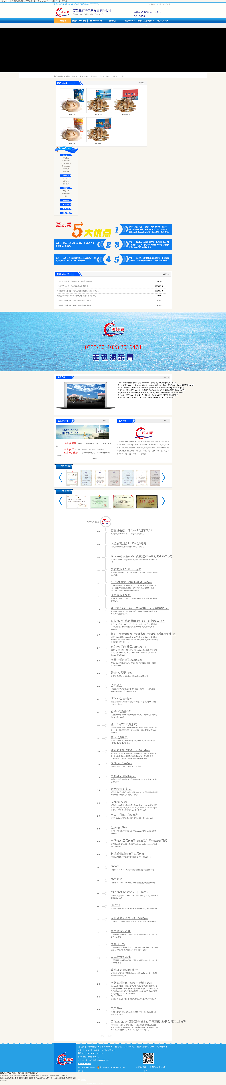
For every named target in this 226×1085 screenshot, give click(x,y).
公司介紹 (61, 377)
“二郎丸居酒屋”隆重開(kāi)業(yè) (131, 582)
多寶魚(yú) (116, 76)
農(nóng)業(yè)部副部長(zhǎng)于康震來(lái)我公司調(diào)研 (148, 1021)
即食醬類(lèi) (66, 161)
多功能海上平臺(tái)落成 (126, 569)
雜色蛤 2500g (125, 114)
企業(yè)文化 (63, 421)
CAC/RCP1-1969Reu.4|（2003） (130, 892)
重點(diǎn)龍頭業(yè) (123, 776)
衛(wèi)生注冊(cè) (122, 698)
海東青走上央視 (121, 595)
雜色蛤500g (98, 114)
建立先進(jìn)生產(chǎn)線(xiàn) (130, 750)
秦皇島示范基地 (121, 931)
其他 (66, 196)
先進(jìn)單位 (119, 827)
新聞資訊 (112, 21)
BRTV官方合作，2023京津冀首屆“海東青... (74, 286)
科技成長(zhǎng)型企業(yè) (127, 853)
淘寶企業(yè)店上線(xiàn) (126, 659)
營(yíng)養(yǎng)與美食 (146, 23)
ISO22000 (116, 879)
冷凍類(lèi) (66, 188)
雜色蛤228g (71, 114)
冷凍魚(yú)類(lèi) (105, 76)
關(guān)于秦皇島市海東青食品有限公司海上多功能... (78, 296)
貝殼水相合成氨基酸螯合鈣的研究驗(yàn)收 (138, 620)
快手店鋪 (66, 209)
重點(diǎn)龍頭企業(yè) (125, 969)
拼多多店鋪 (66, 213)
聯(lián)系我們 (162, 21)
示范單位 (116, 1008)
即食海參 (94, 76)
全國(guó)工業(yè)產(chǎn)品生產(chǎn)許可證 (139, 840)
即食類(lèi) (66, 155)
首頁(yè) (62, 21)
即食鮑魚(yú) (84, 76)
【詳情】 (94, 458)
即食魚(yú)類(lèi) (66, 163)
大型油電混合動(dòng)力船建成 (130, 543)
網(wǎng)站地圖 (164, 4)
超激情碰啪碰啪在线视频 (26, 1078)
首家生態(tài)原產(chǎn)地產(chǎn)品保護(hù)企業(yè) (143, 633)
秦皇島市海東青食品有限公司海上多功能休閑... (76, 300)
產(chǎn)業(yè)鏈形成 (124, 724)
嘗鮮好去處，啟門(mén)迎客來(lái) (132, 530)
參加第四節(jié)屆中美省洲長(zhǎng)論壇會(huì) (140, 608)
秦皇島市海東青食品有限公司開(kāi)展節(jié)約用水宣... (79, 291)
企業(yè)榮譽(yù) (67, 491)
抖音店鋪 (66, 204)
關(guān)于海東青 (79, 21)
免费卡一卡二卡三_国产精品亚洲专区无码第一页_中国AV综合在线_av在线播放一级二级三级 (33, 1)
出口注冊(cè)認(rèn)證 (124, 814)
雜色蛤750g (71, 143)
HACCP (115, 905)
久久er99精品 (40, 1078)
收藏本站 (152, 4)
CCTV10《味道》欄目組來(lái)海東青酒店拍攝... (76, 281)
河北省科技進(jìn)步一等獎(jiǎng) (131, 982)
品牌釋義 (122, 421)
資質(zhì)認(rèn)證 (68, 466)
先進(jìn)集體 (119, 801)
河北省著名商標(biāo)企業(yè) (129, 918)
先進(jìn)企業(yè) (121, 763)
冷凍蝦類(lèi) (66, 193)
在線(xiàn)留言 (129, 21)
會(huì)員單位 (119, 737)
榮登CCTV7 (118, 944)
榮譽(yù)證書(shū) (122, 672)
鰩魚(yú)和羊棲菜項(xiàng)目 (128, 646)
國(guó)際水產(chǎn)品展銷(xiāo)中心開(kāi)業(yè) (141, 556)
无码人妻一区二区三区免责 (55, 1078)
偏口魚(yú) (66, 184)
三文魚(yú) (66, 178)
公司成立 (116, 685)
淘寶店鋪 (66, 200)
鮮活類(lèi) (66, 175)
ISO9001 (116, 866)
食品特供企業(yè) (121, 788)
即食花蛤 (74, 76)
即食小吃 (66, 171)
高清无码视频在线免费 (8, 1078)
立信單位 (116, 995)
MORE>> (142, 83)
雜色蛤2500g (99, 143)
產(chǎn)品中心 (96, 21)
